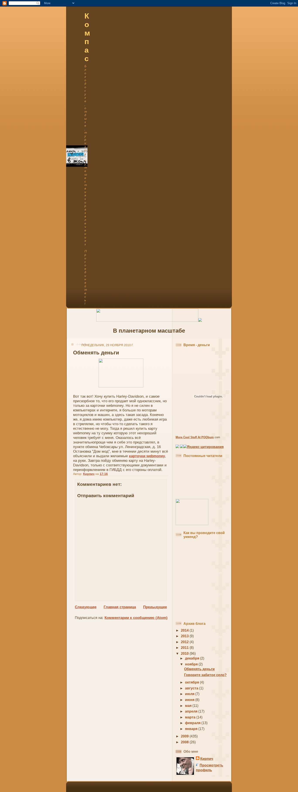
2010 (185, 653)
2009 (185, 736)
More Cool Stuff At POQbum (195, 437)
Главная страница (120, 607)
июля (190, 694)
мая (188, 706)
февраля (193, 723)
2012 (185, 642)
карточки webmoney (147, 456)
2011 (185, 647)
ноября (192, 664)
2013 (185, 636)
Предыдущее (155, 607)
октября (192, 682)
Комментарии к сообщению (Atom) (136, 617)
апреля (191, 711)
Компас (87, 37)
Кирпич (206, 759)
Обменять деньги (199, 669)
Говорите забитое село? (205, 675)
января (191, 729)
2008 (185, 742)
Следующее (85, 607)
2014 (185, 630)
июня (190, 700)
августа (192, 688)
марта (190, 717)
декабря (192, 658)
